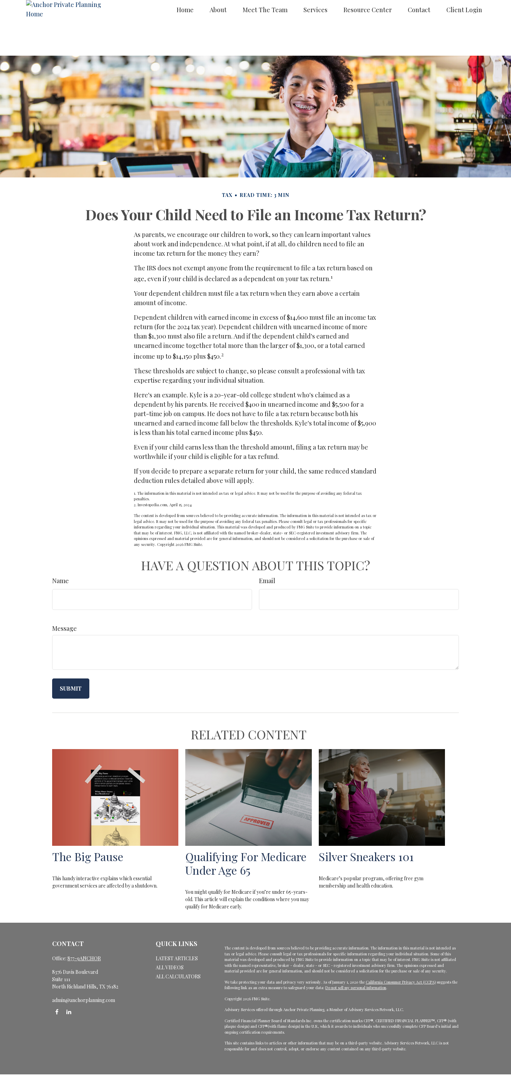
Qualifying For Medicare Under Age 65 (246, 863)
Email (267, 581)
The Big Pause (87, 856)
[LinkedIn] (68, 1012)
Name (60, 581)
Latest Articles (177, 958)
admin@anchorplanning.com (83, 1000)
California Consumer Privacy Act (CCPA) (401, 982)
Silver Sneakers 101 (366, 856)
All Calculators (178, 976)
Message (64, 628)
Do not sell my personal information (355, 987)
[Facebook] (57, 1012)
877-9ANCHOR (84, 958)
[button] (185, 9)
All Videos (170, 967)
